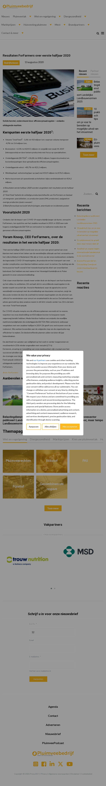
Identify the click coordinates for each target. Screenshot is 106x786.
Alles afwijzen (50, 426)
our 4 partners (39, 360)
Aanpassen (34, 426)
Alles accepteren (70, 426)
